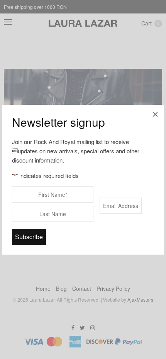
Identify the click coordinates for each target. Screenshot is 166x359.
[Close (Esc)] (155, 113)
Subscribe (29, 236)
